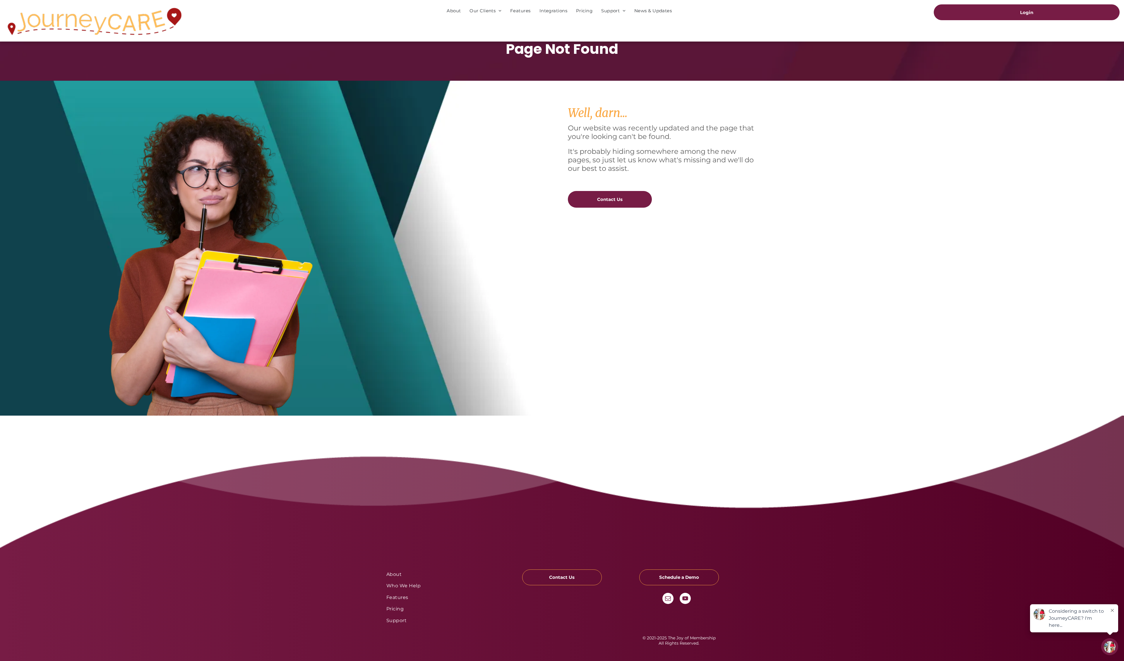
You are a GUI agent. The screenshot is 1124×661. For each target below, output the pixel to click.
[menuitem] (453, 10)
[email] (668, 599)
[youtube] (685, 599)
